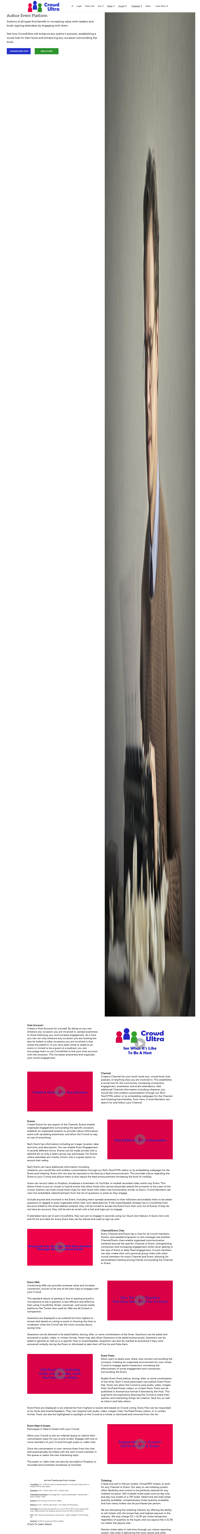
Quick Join (89, 6)
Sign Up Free (47, 51)
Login (79, 6)
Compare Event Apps (19, 51)
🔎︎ (72, 6)
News (148, 6)
